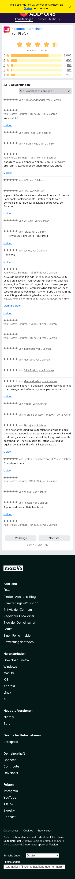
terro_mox (30, 132)
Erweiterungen (24, 19)
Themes (41, 19)
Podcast (9, 817)
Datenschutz (10, 830)
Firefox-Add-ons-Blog (19, 597)
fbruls (27, 231)
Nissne (27, 403)
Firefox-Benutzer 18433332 (40, 458)
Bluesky (9, 810)
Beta (6, 723)
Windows (10, 666)
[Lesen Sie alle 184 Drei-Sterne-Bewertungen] (36, 65)
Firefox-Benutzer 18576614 (25, 337)
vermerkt (32, 837)
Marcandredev (32, 381)
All (5, 699)
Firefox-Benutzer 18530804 (25, 481)
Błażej (27, 425)
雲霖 (26, 180)
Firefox (28, 8)
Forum (8, 629)
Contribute (11, 766)
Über (7, 590)
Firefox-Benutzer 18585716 (25, 272)
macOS (8, 673)
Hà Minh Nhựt (31, 143)
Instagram (10, 791)
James (27, 250)
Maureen (29, 359)
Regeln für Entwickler (18, 616)
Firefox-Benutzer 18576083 (25, 113)
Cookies (28, 830)
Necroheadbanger (34, 99)
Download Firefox (16, 660)
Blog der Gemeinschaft (19, 622)
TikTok (8, 804)
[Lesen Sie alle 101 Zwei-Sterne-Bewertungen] (36, 70)
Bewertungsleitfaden (18, 642)
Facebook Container (27, 29)
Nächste (54, 538)
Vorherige (21, 538)
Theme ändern (12, 861)
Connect (9, 760)
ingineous (29, 348)
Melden (7, 125)
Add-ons (10, 584)
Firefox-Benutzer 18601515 (25, 157)
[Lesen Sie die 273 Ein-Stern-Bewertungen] (36, 75)
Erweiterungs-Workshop (20, 603)
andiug (28, 491)
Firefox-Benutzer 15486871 (25, 323)
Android (9, 686)
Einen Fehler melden (17, 635)
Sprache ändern (12, 855)
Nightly (8, 717)
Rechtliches (45, 830)
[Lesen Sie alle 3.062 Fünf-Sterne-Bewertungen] (36, 55)
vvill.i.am (28, 220)
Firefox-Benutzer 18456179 (25, 524)
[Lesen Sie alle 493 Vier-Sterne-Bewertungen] (36, 60)
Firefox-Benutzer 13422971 (39, 414)
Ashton (28, 502)
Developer (10, 773)
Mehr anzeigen (12, 305)
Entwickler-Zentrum (17, 609)
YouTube (9, 797)
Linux (7, 692)
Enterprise (10, 742)
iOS (6, 679)
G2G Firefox (31, 370)
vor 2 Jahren (53, 99)
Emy (26, 190)
